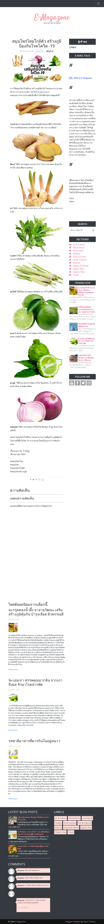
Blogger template (72, 921)
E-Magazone (52, 17)
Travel (76, 275)
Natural (76, 262)
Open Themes (89, 921)
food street (78, 250)
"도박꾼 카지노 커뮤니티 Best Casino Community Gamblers (31, 901)
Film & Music (78, 247)
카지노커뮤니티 (23, 908)
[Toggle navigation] (98, 3)
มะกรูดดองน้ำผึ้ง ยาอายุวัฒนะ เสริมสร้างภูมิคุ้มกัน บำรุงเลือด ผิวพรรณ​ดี (36, 612)
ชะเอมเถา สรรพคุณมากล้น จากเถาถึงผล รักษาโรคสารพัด (35, 682)
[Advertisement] (31, 584)
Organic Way (79, 271)
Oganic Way (78, 268)
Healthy (40, 51)
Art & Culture (79, 244)
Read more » (13, 669)
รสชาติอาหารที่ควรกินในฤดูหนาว (34, 741)
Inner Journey (79, 256)
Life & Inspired (79, 259)
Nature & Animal (80, 265)
